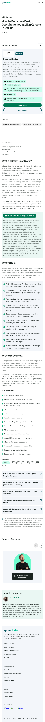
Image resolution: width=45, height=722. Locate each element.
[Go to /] (3, 17)
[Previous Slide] (36, 545)
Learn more (29, 110)
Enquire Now (22, 105)
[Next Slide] (41, 545)
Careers (9, 17)
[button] (6, 462)
